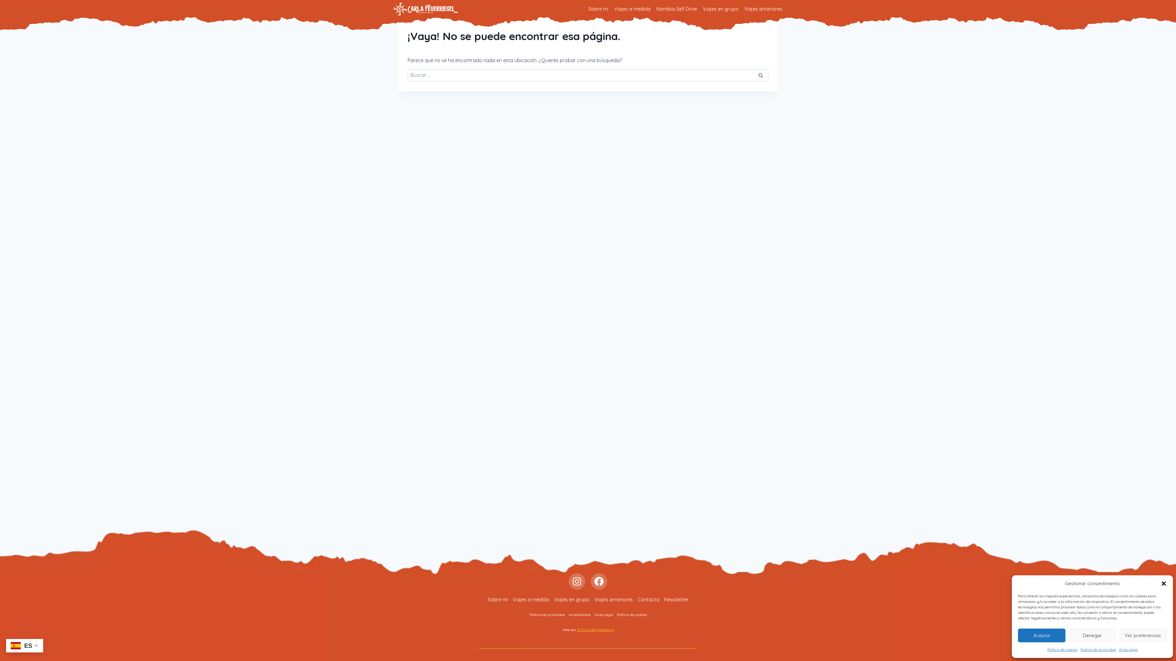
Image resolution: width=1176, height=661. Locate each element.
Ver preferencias (1143, 635)
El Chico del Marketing (595, 629)
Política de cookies (1062, 649)
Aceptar (1041, 635)
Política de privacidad (1098, 649)
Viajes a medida (632, 9)
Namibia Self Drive (676, 9)
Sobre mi (598, 9)
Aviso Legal (1128, 649)
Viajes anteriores (763, 9)
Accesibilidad (580, 614)
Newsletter (676, 599)
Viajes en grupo (720, 9)
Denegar (1092, 635)
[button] (1164, 584)
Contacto (648, 599)
